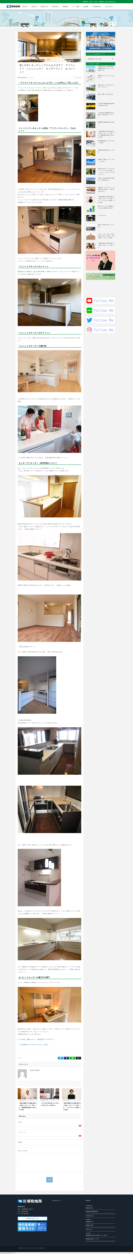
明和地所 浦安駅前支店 (92, 1211)
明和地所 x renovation (95, 59)
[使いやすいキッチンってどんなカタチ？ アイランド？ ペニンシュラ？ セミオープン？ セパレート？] (49, 47)
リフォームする (77, 77)
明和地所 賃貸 (89, 1225)
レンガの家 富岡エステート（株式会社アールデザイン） (36, 1039)
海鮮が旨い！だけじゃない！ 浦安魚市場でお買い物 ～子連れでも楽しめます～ (106, 189)
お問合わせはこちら (32, 1218)
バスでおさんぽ (102, 215)
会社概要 (85, 6)
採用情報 (65, 6)
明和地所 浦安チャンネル (92, 1239)
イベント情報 (75, 6)
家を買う (25, 6)
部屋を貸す (55, 6)
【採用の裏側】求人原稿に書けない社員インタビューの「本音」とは (106, 245)
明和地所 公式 (89, 1208)
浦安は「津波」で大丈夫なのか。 (106, 94)
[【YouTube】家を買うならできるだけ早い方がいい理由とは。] (49, 1094)
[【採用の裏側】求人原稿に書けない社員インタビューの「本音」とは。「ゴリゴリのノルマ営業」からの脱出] (71, 1094)
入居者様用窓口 (96, 6)
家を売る (34, 6)
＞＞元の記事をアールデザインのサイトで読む (33, 1044)
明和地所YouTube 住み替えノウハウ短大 (96, 1235)
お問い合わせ (109, 6)
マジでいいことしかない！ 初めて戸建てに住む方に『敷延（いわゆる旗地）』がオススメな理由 (106, 235)
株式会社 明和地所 (22, 77)
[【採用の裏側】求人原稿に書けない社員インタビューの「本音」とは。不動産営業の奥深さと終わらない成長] (27, 1094)
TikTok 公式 (89, 1229)
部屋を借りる (44, 6)
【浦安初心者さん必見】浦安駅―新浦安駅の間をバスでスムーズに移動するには (106, 68)
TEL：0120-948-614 (23, 1211)
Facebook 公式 (90, 1216)
